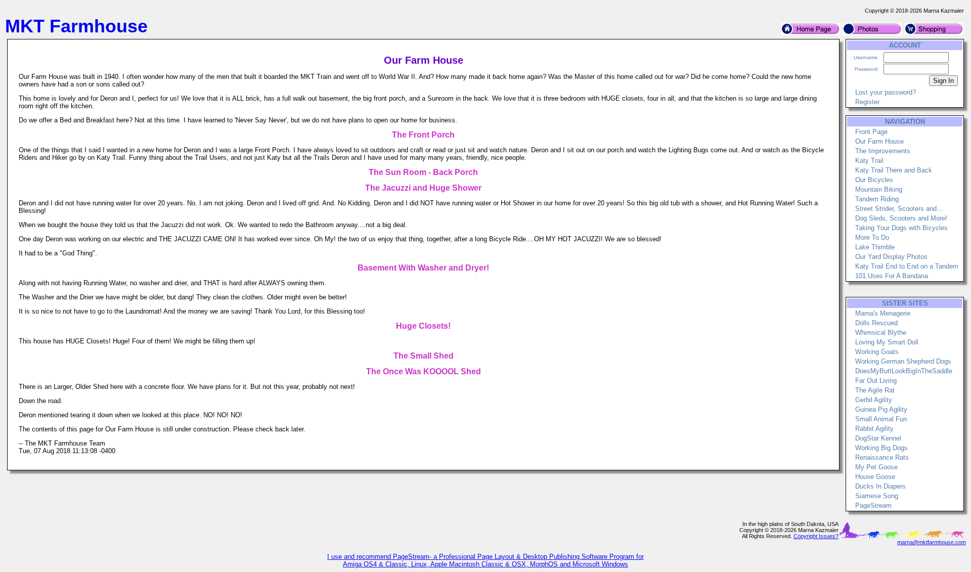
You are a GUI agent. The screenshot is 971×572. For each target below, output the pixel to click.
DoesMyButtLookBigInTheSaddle (903, 371)
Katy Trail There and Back (893, 170)
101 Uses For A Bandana (891, 276)
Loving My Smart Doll (886, 342)
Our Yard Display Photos (891, 256)
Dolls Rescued (876, 323)
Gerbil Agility (873, 400)
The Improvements (882, 151)
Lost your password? (885, 92)
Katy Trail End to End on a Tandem (906, 266)
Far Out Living (876, 380)
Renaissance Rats (882, 457)
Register (867, 102)
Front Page (871, 132)
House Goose (875, 476)
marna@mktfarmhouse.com (931, 542)
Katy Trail (869, 160)
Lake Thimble (875, 247)
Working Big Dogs (881, 448)
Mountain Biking (878, 189)
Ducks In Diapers (880, 486)
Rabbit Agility (874, 428)
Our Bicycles (874, 180)
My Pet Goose (876, 467)
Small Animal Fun (881, 419)
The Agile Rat (875, 390)
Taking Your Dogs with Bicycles (901, 228)
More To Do (872, 237)
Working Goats (877, 352)
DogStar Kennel (878, 438)
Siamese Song (876, 496)
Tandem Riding (877, 199)
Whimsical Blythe (880, 332)
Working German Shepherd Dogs (903, 361)
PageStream (873, 505)
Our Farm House (879, 141)
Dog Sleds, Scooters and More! (901, 218)
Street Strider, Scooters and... (899, 208)
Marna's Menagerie (882, 313)
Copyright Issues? (815, 536)
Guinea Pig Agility (881, 409)
